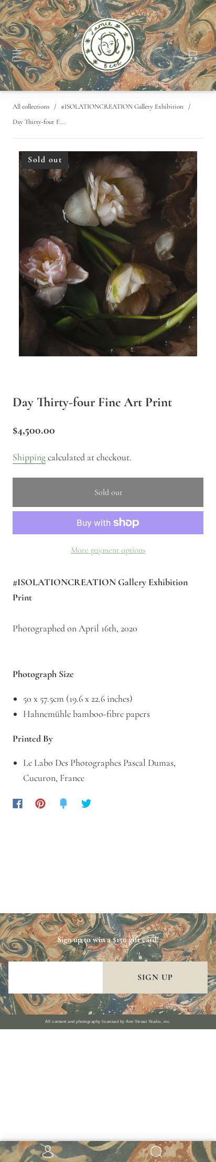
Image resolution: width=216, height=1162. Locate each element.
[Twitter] (86, 803)
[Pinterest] (40, 803)
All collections (31, 106)
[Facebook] (17, 803)
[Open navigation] (24, 54)
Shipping (29, 457)
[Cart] (191, 54)
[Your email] (55, 978)
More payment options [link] (108, 550)
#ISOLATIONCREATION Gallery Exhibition (122, 106)
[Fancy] (63, 803)
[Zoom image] (108, 256)
